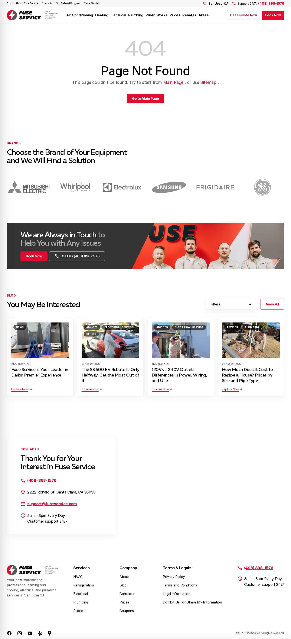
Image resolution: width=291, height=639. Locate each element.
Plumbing (135, 15)
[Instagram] (19, 633)
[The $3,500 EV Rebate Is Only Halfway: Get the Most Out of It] (111, 340)
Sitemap (208, 82)
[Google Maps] (49, 633)
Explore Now (19, 389)
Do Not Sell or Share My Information (192, 602)
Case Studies (91, 3)
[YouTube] (29, 633)
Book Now (273, 15)
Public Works (156, 15)
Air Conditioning (79, 15)
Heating (101, 15)
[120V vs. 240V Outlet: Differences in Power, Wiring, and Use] (181, 340)
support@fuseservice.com (52, 504)
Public (78, 611)
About (124, 577)
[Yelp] (40, 633)
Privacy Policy (174, 577)
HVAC (77, 577)
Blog (9, 3)
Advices (92, 327)
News (20, 327)
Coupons (127, 611)
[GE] (262, 187)
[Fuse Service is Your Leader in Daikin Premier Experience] (40, 340)
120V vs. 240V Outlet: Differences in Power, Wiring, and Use (179, 375)
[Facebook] (9, 633)
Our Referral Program (68, 3)
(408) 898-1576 (271, 3)
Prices (175, 15)
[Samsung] (169, 187)
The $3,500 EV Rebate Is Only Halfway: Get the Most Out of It (110, 375)
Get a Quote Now (243, 15)
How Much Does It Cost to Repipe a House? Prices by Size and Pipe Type (247, 375)
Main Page (173, 82)
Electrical (118, 15)
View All (272, 304)
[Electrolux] (122, 187)
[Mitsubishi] (28, 187)
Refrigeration (83, 585)
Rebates (189, 15)
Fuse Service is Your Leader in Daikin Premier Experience (39, 372)
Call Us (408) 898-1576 (80, 256)
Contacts (47, 3)
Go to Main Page (145, 98)
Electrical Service (119, 327)
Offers (91, 333)
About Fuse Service (27, 3)
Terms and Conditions (180, 585)
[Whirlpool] (75, 187)
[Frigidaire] (216, 187)
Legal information (176, 594)
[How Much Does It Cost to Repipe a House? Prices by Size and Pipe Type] (251, 340)
